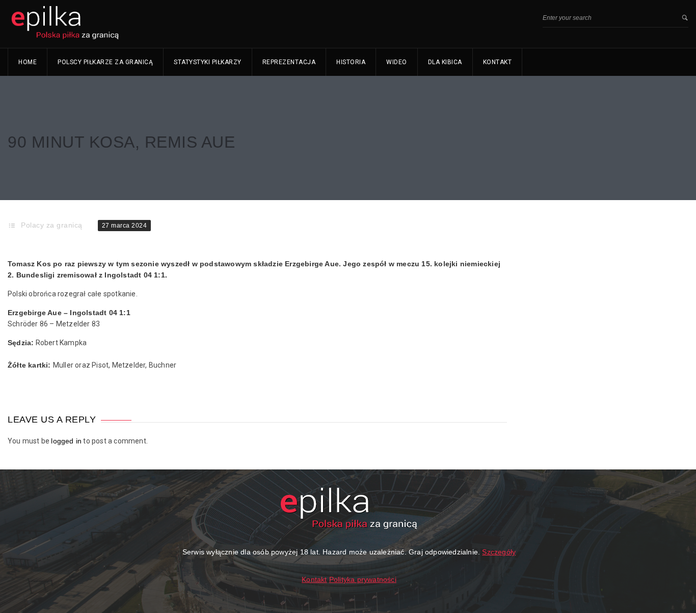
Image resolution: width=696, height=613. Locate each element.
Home (27, 62)
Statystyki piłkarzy (208, 62)
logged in (66, 441)
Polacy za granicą (52, 225)
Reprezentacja (289, 62)
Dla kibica (445, 62)
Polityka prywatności (362, 579)
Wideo (396, 62)
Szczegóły (499, 552)
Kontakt (497, 62)
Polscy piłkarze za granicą (105, 62)
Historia (350, 62)
